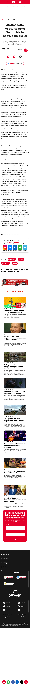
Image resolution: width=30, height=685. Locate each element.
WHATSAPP (7, 6)
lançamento (5, 263)
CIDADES (23, 6)
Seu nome (8, 524)
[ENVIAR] (15, 539)
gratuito (21, 259)
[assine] (26, 682)
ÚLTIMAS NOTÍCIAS (15, 6)
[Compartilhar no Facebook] (13, 682)
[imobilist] (4, 682)
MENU (7, 2)
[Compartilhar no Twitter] (21, 682)
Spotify (14, 263)
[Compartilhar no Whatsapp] (8, 682)
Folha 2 (4, 20)
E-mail (7, 531)
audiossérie (11, 259)
